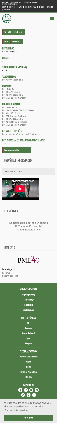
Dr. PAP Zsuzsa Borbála (14, 116)
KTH (28, 322)
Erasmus (28, 328)
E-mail (20, 7)
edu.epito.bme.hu (30, 2)
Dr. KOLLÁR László (11, 92)
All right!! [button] (28, 417)
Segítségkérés (28, 309)
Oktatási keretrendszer (29, 356)
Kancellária (28, 304)
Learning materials (11, 150)
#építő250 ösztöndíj (14, 171)
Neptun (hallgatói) (28, 333)
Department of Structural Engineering (22, 134)
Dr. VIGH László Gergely (14, 97)
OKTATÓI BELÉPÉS (8, 7)
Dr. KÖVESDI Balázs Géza (14, 121)
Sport (28, 338)
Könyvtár (28, 343)
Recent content (10, 275)
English (50, 7)
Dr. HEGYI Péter (10, 89)
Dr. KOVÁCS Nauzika (12, 79)
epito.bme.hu (16, 2)
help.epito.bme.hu (11, 4)
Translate (16, 41)
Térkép (41, 7)
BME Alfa (28, 376)
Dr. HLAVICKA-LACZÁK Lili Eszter (18, 110)
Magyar (7, 10)
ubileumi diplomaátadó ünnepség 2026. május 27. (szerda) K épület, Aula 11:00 (29, 226)
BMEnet (28, 361)
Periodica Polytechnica (28, 371)
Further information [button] (16, 410)
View (6, 41)
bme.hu (5, 2)
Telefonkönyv (30, 7)
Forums (6, 272)
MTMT (28, 366)
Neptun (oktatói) (28, 294)
